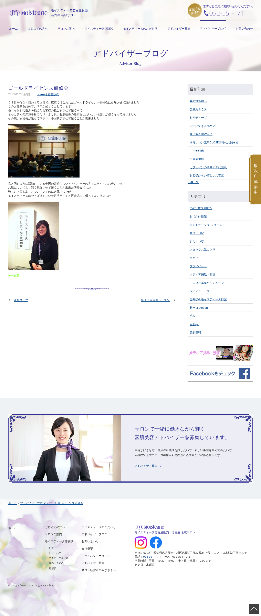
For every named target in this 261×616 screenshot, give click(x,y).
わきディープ (198, 117)
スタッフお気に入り (202, 249)
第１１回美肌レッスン (155, 300)
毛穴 (192, 316)
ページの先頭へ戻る (254, 609)
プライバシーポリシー (96, 556)
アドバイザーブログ (213, 28)
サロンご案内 (66, 28)
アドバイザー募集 (178, 28)
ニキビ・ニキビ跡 (59, 558)
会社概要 (87, 549)
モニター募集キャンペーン (207, 283)
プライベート (198, 266)
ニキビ (194, 258)
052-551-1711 (152, 556)
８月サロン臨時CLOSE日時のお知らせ (214, 142)
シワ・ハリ (55, 552)
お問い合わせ (244, 28)
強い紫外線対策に (201, 134)
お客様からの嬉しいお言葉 (207, 175)
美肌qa (194, 324)
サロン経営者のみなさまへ (99, 570)
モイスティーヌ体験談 (99, 28)
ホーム (13, 28)
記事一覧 (193, 182)
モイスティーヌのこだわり (140, 28)
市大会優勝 (197, 159)
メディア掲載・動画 (202, 274)
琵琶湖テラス (198, 109)
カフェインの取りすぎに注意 (208, 167)
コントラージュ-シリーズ (206, 225)
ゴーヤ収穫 (197, 151)
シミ (51, 547)
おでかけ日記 (198, 216)
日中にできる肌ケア (202, 126)
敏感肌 (52, 568)
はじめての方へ (38, 28)
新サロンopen (199, 308)
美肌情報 (195, 332)
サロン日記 (197, 233)
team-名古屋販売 (48, 94)
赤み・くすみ (56, 563)
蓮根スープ (21, 300)
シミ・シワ (197, 241)
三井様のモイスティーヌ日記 (208, 299)
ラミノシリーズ (200, 291)
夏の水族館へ (198, 101)
